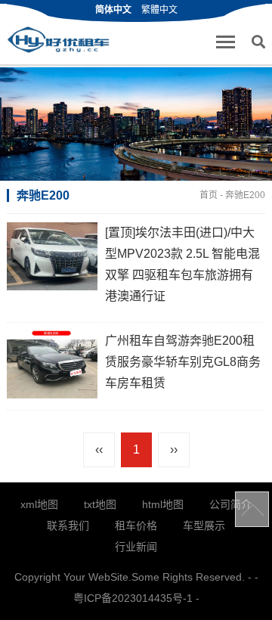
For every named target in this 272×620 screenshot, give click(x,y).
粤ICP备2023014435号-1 (133, 598)
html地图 (163, 504)
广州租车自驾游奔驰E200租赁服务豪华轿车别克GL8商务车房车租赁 (183, 361)
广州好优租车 (58, 39)
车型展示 (204, 525)
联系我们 (68, 525)
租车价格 (136, 525)
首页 (208, 195)
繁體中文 (159, 10)
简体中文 (113, 10)
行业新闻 (136, 547)
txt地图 (100, 504)
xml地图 (39, 504)
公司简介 (230, 504)
